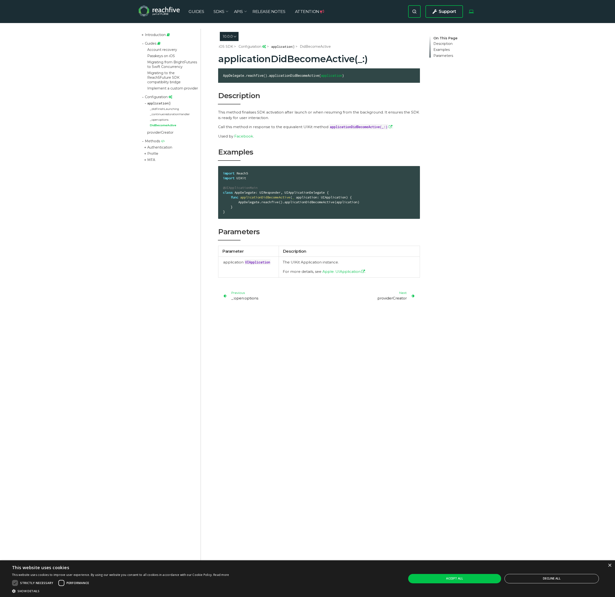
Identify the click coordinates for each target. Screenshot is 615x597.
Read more (221, 575)
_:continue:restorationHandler (170, 114)
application (331, 75)
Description (443, 44)
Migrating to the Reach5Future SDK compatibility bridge (164, 77)
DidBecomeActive (163, 125)
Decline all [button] (551, 578)
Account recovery (162, 50)
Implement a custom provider (172, 88)
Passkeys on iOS (161, 56)
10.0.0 (228, 36)
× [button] (609, 565)
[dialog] (307, 578)
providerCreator (160, 132)
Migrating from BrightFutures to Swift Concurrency (172, 64)
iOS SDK (226, 46)
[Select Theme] (471, 11)
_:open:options (159, 119)
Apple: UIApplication (341, 271)
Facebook (243, 136)
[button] (120, 591)
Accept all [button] (454, 578)
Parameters (443, 56)
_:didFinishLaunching (164, 109)
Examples (441, 50)
